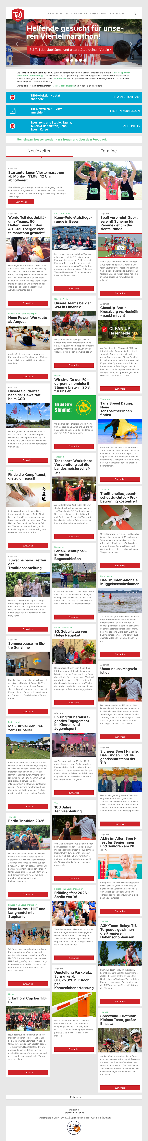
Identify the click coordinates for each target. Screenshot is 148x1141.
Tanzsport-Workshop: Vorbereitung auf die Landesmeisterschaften (73, 466)
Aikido (11, 470)
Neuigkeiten (39, 150)
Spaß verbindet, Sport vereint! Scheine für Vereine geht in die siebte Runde (119, 223)
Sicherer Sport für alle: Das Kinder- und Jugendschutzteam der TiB (119, 757)
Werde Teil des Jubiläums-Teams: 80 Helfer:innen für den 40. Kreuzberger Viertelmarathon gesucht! (27, 225)
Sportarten (55, 13)
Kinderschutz (119, 13)
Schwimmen (106, 576)
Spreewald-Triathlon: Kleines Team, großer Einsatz (118, 1020)
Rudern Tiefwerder (63, 627)
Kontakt (107, 1117)
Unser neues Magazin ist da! (118, 671)
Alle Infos (131, 126)
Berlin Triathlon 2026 (26, 821)
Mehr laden (75, 1097)
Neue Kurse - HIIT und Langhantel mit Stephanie (26, 913)
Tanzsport (105, 399)
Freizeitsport (14, 722)
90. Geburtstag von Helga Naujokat (70, 633)
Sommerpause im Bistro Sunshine (27, 645)
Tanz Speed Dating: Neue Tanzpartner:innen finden (116, 409)
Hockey (58, 375)
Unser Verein (98, 13)
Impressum (74, 1109)
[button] (16, 43)
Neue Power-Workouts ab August (27, 320)
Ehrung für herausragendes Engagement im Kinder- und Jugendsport (72, 723)
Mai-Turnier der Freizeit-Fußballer (26, 728)
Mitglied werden (76, 13)
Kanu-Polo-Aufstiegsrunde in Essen (73, 219)
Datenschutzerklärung (74, 1112)
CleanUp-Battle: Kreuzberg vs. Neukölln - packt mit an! (119, 312)
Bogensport (59, 547)
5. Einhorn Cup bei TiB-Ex (27, 1000)
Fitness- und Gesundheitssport (22, 313)
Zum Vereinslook (126, 97)
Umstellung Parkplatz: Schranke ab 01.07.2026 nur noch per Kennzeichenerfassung (74, 980)
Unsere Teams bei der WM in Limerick (72, 305)
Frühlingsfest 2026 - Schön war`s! (71, 895)
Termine (108, 150)
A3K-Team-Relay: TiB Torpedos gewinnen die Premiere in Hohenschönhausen (118, 931)
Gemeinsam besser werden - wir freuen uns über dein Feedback (62, 139)
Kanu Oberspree (62, 213)
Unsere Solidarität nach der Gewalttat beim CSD (24, 395)
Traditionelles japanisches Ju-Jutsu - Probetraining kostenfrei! (118, 497)
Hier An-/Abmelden (125, 110)
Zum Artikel (21, 202)
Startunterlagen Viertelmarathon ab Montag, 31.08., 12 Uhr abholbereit (36, 176)
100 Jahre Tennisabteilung (68, 809)
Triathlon (12, 817)
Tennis (57, 803)
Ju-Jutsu (104, 489)
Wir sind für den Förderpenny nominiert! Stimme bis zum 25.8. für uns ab (72, 385)
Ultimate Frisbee (62, 299)
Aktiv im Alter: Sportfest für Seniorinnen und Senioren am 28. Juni (118, 844)
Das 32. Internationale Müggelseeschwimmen (119, 582)
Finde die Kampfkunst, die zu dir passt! (27, 476)
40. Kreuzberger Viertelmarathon (54, 50)
